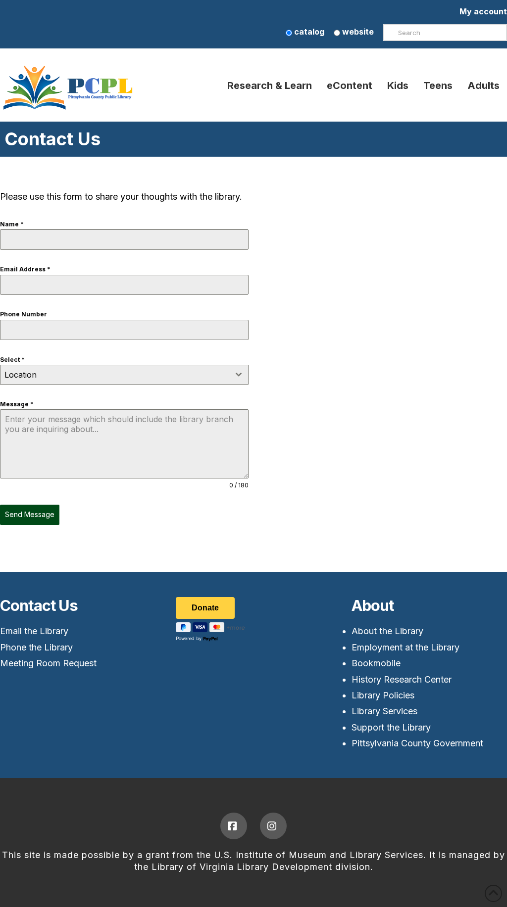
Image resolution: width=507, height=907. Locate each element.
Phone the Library (36, 647)
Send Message (29, 514)
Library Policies (383, 695)
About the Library (387, 631)
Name (12, 224)
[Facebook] (233, 826)
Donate (205, 608)
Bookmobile (376, 663)
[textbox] (114, 374)
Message (17, 404)
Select (12, 359)
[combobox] (124, 375)
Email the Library (34, 631)
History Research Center (402, 679)
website (357, 32)
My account (483, 11)
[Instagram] (273, 826)
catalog (308, 32)
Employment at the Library (405, 647)
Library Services (384, 711)
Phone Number (23, 314)
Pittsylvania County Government (417, 743)
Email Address (25, 269)
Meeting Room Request (48, 663)
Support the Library (391, 727)
